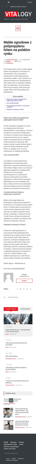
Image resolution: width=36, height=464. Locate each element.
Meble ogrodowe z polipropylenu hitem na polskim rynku (18, 48)
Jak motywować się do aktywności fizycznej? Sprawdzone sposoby (22, 423)
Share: (6, 289)
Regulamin (21, 458)
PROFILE (24, 280)
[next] (11, 428)
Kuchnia (21, 442)
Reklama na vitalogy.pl (12, 460)
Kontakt (13, 458)
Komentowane (25, 309)
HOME (6, 442)
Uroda (7, 334)
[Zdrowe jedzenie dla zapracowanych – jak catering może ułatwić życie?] (8, 412)
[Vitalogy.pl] (18, 15)
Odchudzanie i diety (11, 358)
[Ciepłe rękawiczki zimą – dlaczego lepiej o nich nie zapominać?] (18, 319)
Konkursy (13, 442)
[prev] (11, 400)
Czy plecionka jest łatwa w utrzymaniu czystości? (18, 106)
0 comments (9, 63)
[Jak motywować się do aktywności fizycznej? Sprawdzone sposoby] (8, 425)
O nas (7, 458)
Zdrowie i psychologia (9, 403)
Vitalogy (8, 61)
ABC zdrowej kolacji (11, 356)
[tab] (11, 309)
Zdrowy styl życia (12, 59)
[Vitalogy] (8, 277)
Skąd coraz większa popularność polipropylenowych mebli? (16, 99)
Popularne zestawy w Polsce (15, 109)
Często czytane (11, 309)
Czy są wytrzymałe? (13, 103)
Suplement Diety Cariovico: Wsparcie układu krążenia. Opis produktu (18, 6)
